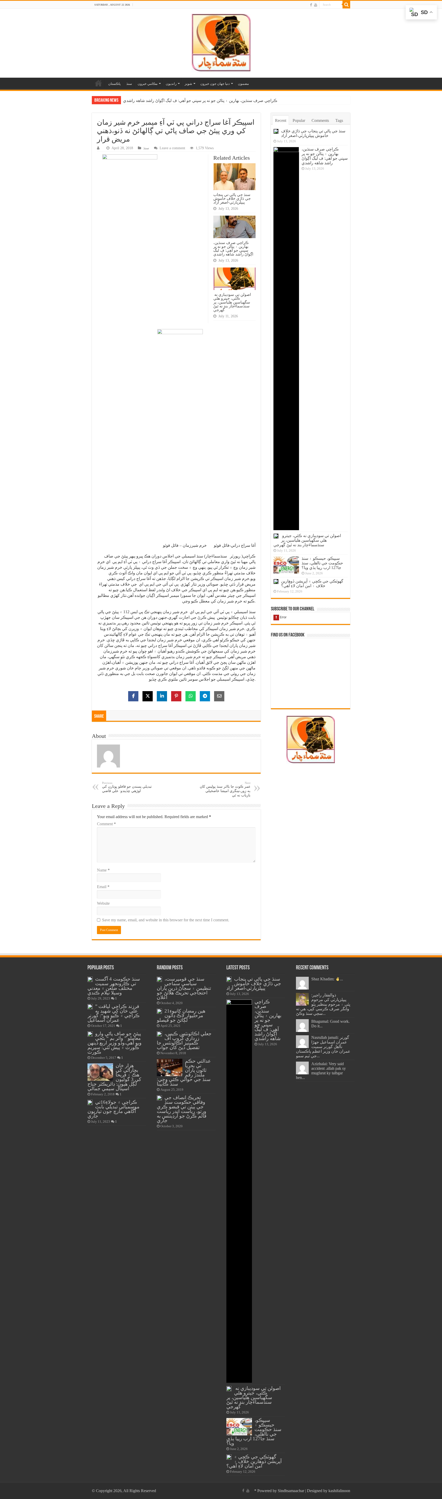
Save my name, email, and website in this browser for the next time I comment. (165, 920)
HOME (98, 83)
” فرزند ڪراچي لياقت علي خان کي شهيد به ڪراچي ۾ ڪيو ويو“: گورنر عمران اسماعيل (113, 1013)
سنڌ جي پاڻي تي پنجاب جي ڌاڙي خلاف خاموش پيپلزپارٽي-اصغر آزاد (232, 198)
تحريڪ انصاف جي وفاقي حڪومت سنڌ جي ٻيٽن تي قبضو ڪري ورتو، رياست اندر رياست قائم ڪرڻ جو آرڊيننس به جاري (181, 1109)
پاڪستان (114, 84)
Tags (339, 120)
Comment (106, 824)
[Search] (346, 4)
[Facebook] (311, 5)
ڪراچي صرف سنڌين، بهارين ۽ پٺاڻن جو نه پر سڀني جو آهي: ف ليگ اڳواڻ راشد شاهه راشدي (233, 248)
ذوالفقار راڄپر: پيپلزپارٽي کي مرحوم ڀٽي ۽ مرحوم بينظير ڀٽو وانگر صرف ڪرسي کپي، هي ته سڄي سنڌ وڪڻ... (323, 1004)
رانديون (171, 84)
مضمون (243, 84)
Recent (280, 120)
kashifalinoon (339, 1491)
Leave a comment (172, 148)
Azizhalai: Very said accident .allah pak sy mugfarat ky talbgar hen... (321, 1071)
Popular (299, 120)
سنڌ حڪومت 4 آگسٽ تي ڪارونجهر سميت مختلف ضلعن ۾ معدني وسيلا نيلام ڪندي (113, 985)
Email (103, 887)
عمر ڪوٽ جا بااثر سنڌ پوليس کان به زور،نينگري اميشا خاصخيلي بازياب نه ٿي (225, 789)
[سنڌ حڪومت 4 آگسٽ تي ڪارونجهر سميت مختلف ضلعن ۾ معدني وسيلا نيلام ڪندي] (90, 979)
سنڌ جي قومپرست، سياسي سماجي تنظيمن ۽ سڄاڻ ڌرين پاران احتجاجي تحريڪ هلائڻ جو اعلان (184, 988)
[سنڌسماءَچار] (221, 42)
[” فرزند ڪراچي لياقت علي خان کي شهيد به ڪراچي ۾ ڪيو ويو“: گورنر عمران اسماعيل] (90, 1006)
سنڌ (129, 84)
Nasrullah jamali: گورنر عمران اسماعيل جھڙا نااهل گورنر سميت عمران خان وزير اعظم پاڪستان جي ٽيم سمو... (323, 1046)
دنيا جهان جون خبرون (215, 84)
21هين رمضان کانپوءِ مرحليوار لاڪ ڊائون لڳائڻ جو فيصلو (181, 1015)
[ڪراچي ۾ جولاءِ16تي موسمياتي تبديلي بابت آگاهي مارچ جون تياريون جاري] (90, 1102)
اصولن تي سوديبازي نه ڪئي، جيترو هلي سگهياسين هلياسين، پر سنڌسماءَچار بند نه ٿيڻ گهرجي (202, 100)
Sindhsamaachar (291, 1491)
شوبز (188, 84)
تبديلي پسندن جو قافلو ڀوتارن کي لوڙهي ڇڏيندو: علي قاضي (127, 787)
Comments (320, 120)
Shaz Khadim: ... (327, 979)
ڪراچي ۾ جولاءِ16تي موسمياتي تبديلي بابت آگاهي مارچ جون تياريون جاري (113, 1109)
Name (103, 870)
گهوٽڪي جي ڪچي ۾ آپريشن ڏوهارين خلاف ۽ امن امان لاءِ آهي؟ (312, 583)
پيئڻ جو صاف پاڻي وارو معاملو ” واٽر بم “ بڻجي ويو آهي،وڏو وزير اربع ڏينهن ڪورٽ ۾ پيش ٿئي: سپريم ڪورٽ (114, 1043)
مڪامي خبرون (148, 84)
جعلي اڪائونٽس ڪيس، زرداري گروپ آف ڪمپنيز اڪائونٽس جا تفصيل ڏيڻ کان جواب (184, 1040)
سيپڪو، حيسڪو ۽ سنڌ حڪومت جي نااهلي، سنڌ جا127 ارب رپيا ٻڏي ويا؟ (322, 563)
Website (103, 903)
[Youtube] (316, 5)
